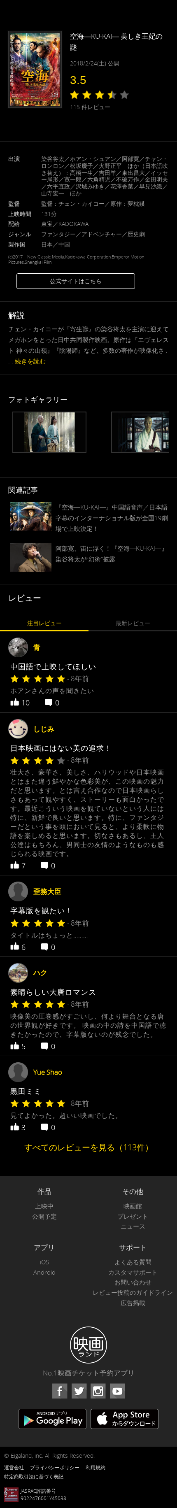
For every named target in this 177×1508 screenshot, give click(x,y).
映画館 (132, 1206)
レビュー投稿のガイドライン (133, 1292)
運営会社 (14, 1467)
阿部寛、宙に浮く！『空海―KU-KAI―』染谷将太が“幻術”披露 (112, 553)
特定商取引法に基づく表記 (33, 1476)
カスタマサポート (133, 1272)
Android (44, 1272)
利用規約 (95, 1467)
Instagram (98, 1391)
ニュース (133, 1226)
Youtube (117, 1391)
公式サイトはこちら (76, 281)
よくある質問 (132, 1262)
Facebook (59, 1391)
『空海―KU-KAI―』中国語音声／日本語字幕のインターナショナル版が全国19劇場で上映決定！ (112, 518)
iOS (44, 1262)
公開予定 (44, 1216)
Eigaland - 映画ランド (88, 1345)
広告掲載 (133, 1303)
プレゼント (132, 1216)
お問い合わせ (132, 1282)
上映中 (44, 1206)
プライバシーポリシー (54, 1467)
